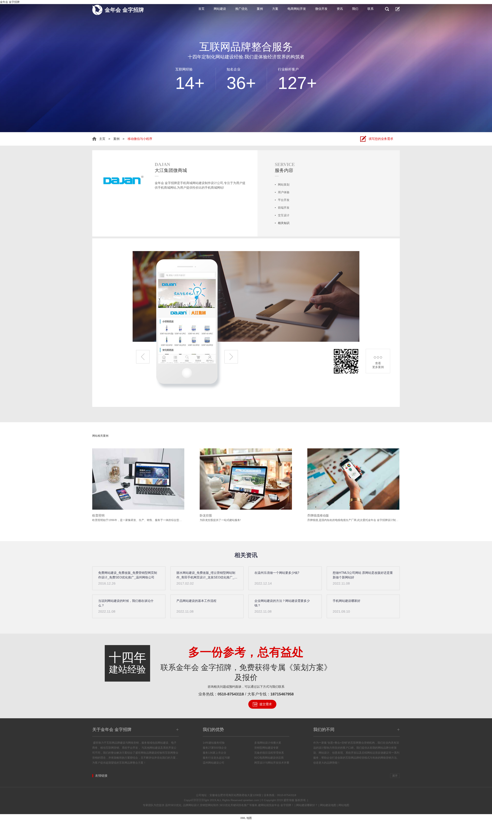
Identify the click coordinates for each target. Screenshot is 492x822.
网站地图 (343, 805)
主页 (102, 138)
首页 (201, 8)
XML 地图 (246, 818)
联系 (370, 8)
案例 (260, 8)
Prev (143, 356)
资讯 (340, 8)
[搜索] (387, 9)
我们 (355, 8)
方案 (275, 8)
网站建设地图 (328, 805)
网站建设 (220, 8)
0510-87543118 (231, 694)
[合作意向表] (398, 9)
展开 (395, 775)
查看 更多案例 (378, 365)
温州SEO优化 (173, 805)
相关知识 (283, 223)
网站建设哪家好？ (307, 805)
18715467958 (282, 694)
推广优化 (241, 8)
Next (231, 356)
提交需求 (265, 704)
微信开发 (321, 8)
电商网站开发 (297, 8)
